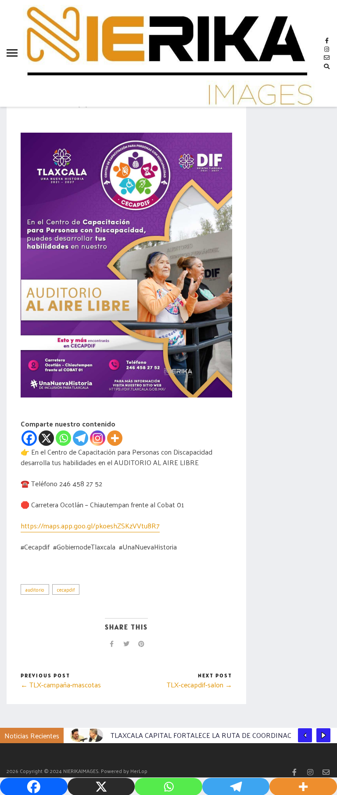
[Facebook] (29, 438)
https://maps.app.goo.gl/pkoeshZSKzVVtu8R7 (90, 525)
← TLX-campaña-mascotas (61, 684)
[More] (114, 438)
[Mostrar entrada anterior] (305, 735)
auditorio (34, 589)
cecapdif (66, 589)
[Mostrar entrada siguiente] (323, 735)
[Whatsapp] (63, 438)
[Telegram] (80, 438)
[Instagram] (97, 438)
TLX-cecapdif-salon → (199, 684)
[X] (46, 438)
